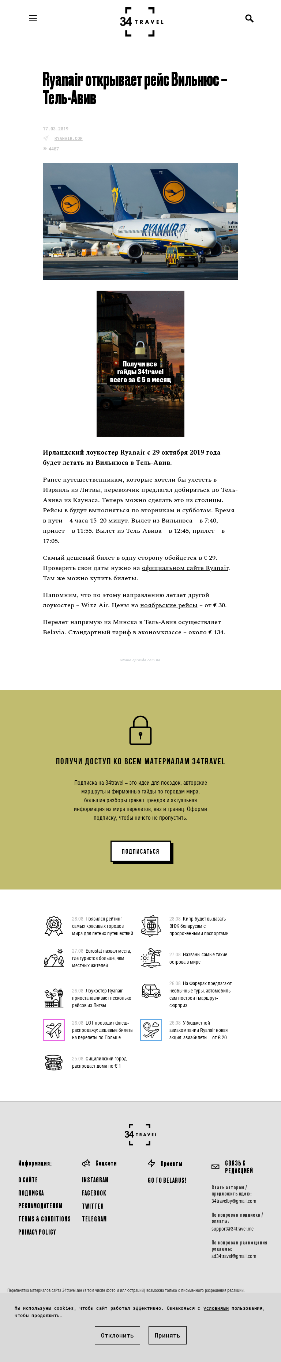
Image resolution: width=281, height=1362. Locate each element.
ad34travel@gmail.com (233, 1256)
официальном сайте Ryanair (185, 568)
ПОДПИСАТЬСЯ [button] (141, 851)
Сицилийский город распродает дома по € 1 (99, 1062)
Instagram (95, 1179)
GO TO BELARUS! (167, 1180)
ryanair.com (69, 138)
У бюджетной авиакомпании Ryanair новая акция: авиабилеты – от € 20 (198, 1029)
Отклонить (117, 1335)
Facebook (94, 1193)
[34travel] (142, 22)
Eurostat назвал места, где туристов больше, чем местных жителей (101, 958)
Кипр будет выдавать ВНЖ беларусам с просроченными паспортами (199, 925)
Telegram (94, 1218)
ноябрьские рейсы (169, 605)
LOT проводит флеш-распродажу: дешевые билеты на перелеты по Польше (103, 1029)
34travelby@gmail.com (233, 1201)
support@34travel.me (232, 1229)
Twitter (93, 1206)
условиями (216, 1308)
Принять (167, 1335)
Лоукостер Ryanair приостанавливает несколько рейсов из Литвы (101, 997)
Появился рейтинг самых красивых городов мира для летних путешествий (102, 925)
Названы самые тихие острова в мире (198, 958)
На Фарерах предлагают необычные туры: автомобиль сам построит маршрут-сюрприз (200, 994)
